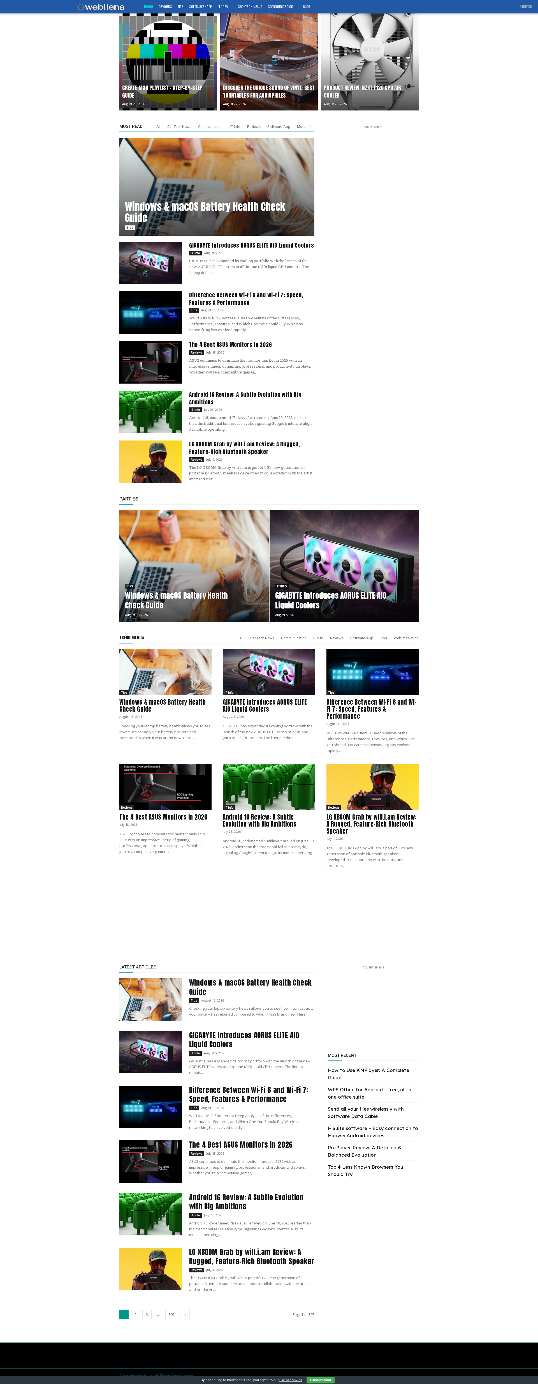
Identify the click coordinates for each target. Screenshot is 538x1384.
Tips (130, 228)
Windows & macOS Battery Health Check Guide (205, 212)
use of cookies (290, 1380)
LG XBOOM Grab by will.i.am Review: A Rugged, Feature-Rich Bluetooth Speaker (244, 448)
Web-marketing (406, 638)
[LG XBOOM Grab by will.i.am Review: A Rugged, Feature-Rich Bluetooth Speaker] (150, 461)
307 (172, 1314)
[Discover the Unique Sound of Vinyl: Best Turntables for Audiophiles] (269, 61)
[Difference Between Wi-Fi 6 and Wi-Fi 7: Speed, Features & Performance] (150, 312)
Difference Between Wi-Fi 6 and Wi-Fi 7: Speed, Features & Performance (246, 298)
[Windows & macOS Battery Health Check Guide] (216, 187)
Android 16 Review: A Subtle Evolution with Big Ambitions (245, 398)
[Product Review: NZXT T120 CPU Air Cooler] (370, 61)
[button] (526, 6)
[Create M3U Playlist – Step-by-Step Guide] (168, 61)
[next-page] (185, 1314)
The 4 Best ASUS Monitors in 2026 (230, 345)
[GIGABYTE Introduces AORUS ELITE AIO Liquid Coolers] (150, 263)
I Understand (320, 1380)
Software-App (278, 126)
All (158, 126)
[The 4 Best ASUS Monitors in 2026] (150, 362)
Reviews (254, 126)
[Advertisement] (373, 165)
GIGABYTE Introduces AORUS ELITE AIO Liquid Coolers (251, 245)
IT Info (235, 126)
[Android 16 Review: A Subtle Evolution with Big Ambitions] (150, 412)
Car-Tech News (179, 126)
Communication (211, 126)
